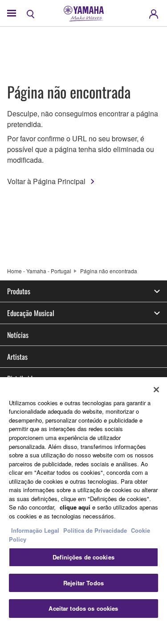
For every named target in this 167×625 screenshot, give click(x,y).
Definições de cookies (83, 557)
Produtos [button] (18, 291)
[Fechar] (156, 389)
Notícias (18, 334)
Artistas (17, 356)
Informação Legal (35, 530)
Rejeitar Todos (83, 583)
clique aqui (75, 507)
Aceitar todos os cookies (83, 608)
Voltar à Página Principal (46, 181)
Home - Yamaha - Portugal (39, 271)
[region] (83, 501)
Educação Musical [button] (30, 313)
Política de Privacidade (95, 530)
